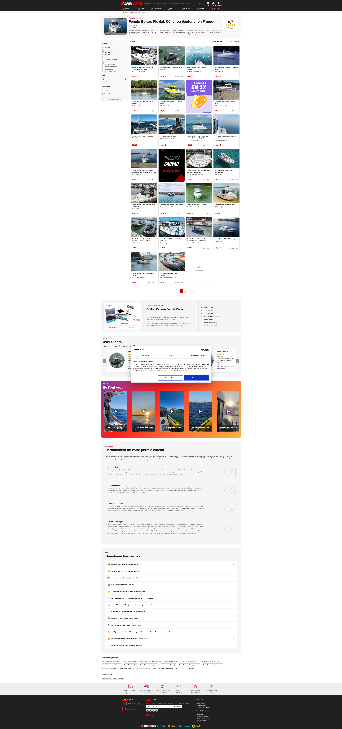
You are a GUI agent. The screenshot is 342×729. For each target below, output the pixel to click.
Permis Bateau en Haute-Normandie (111, 665)
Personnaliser (169, 378)
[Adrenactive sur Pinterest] (153, 710)
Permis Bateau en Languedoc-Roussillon (150, 661)
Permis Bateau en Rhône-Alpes (110, 661)
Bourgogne (108, 52)
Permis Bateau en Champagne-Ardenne (189, 665)
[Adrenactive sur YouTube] (156, 710)
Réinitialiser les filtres (115, 99)
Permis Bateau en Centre (187, 668)
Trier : (234, 42)
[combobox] (171, 3)
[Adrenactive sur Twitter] (150, 710)
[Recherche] (200, 3)
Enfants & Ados (108, 94)
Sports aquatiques (130, 13)
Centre (106, 57)
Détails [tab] (171, 355)
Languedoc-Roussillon (111, 66)
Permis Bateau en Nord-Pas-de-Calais (213, 665)
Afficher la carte (219, 42)
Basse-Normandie (110, 49)
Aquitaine (107, 47)
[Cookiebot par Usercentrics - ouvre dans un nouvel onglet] (201, 349)
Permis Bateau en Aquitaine (127, 668)
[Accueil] (123, 13)
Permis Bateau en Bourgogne (168, 665)
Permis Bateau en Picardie (109, 668)
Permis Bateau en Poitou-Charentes (146, 668)
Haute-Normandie (110, 64)
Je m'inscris (177, 706)
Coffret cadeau (113, 327)
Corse (106, 62)
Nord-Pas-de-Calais (110, 71)
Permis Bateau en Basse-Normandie (209, 661)
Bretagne (107, 54)
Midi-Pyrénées (109, 69)
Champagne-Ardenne (111, 59)
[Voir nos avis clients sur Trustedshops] (196, 726)
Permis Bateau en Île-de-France (188, 661)
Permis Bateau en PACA (170, 661)
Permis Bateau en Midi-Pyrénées (148, 665)
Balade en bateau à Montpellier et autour (112, 678)
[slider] (103, 79)
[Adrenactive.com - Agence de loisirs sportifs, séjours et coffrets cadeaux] (131, 3)
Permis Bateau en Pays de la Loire (168, 668)
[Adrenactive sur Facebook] (147, 710)
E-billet (132, 327)
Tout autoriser (196, 378)
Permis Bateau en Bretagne (129, 661)
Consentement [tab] (144, 355)
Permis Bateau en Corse (130, 665)
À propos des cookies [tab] (198, 355)
